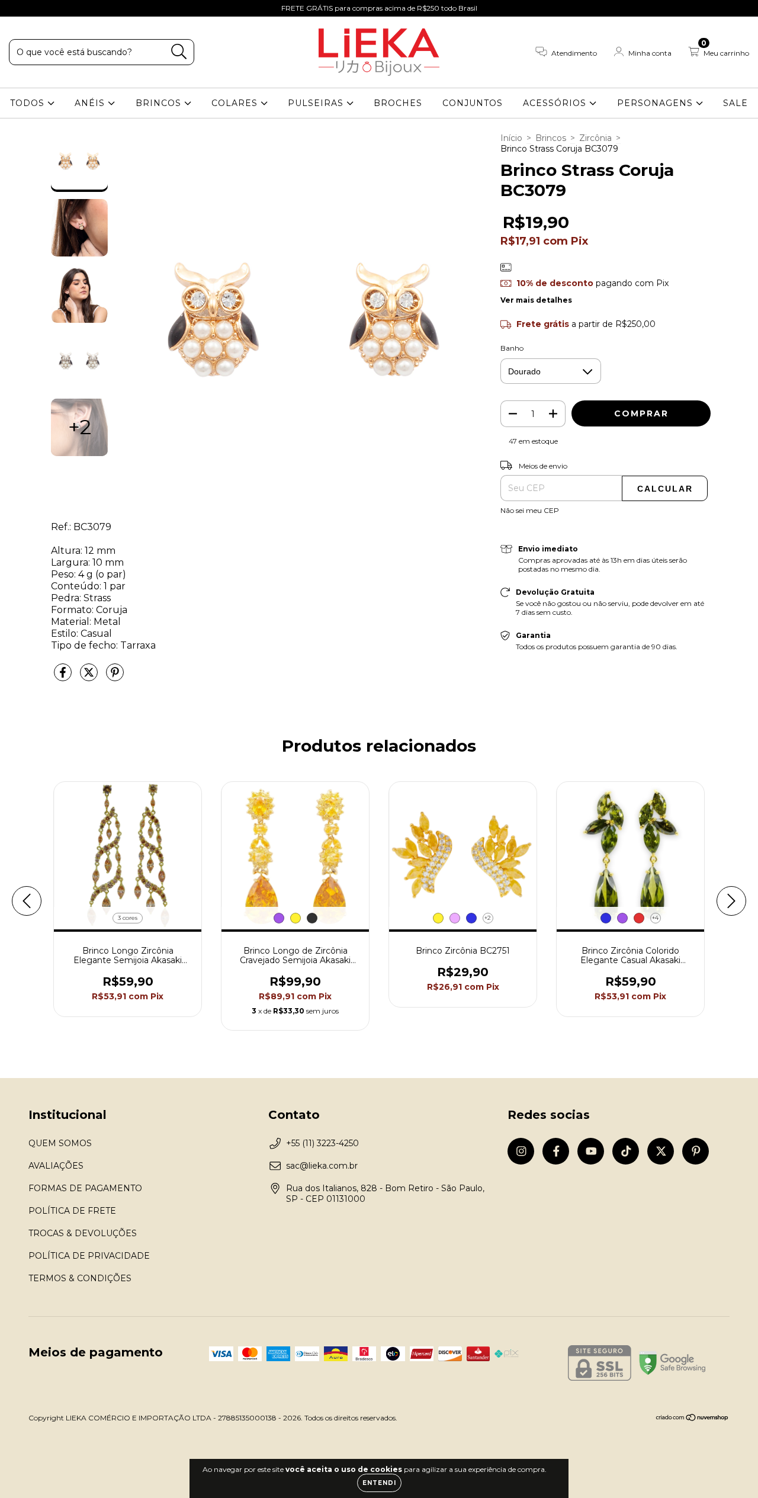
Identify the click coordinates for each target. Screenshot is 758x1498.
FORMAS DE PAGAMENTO (85, 1188)
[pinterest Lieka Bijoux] (106, 8)
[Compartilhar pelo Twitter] (90, 677)
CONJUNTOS (472, 103)
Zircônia (595, 138)
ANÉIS (91, 103)
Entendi (379, 1483)
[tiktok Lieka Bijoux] (72, 8)
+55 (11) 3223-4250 (322, 1143)
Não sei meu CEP (529, 510)
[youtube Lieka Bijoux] (54, 8)
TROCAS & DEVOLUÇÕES (82, 1233)
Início (511, 138)
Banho (511, 348)
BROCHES (398, 103)
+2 (487, 918)
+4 (655, 918)
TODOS (28, 103)
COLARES (236, 103)
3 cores (127, 918)
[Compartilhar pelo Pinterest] (115, 677)
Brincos (550, 138)
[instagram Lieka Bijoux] (18, 8)
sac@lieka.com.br (322, 1165)
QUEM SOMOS (60, 1143)
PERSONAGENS (656, 103)
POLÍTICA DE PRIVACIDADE (89, 1255)
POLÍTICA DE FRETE (72, 1210)
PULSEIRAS (317, 103)
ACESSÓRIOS (556, 103)
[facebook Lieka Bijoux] (35, 8)
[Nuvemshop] (693, 1418)
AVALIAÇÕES (55, 1165)
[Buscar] (179, 52)
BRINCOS (160, 103)
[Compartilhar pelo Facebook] (64, 677)
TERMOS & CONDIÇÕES (79, 1278)
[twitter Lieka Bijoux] (89, 8)
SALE (735, 103)
